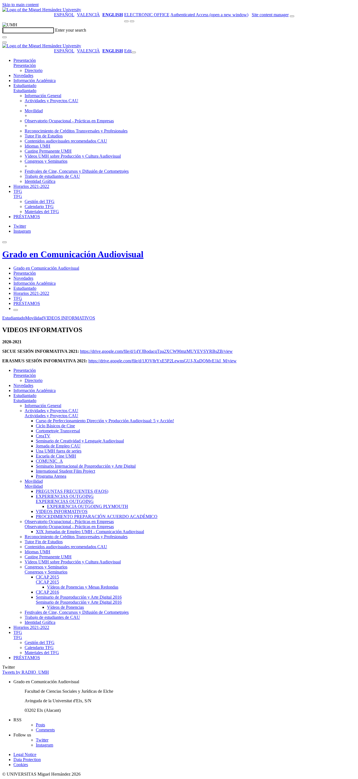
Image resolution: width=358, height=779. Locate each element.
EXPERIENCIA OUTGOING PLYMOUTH (87, 506)
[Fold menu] (133, 52)
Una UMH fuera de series (58, 451)
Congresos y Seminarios (46, 161)
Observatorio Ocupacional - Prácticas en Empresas (69, 120)
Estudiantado (24, 85)
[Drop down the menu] (132, 21)
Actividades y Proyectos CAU (51, 100)
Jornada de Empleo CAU (58, 446)
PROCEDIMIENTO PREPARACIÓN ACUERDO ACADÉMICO (96, 516)
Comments (45, 729)
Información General (43, 95)
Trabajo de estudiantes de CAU (52, 176)
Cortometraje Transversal (58, 430)
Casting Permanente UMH (48, 151)
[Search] (4, 37)
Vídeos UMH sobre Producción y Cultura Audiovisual (73, 156)
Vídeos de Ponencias (65, 607)
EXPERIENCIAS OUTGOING (65, 496)
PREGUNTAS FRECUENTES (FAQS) (72, 491)
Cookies (20, 764)
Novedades (23, 75)
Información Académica (34, 80)
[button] (24, 65)
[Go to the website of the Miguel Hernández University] (41, 9)
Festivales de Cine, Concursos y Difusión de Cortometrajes (77, 171)
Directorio (34, 70)
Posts (40, 724)
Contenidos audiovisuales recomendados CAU (66, 141)
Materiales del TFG (42, 211)
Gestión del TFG (40, 201)
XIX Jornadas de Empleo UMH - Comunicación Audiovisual (90, 531)
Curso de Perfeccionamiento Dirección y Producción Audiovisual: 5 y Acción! (105, 420)
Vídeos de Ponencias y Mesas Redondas (82, 587)
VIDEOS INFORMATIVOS (69, 318)
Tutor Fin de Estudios (44, 136)
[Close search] (4, 42)
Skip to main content (20, 4)
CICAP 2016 (47, 592)
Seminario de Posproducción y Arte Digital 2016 (79, 597)
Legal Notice (24, 754)
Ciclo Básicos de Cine (55, 425)
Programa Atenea (51, 476)
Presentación (24, 60)
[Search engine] (292, 16)
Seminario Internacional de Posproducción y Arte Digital (86, 466)
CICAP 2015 (47, 577)
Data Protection (27, 759)
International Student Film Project (65, 471)
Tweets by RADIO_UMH (25, 672)
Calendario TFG (39, 206)
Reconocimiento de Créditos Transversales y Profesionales (76, 131)
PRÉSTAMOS (26, 216)
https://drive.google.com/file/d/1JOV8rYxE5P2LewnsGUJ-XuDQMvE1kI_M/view (162, 360)
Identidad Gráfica (40, 181)
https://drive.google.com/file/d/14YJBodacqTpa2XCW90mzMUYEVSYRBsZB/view (156, 351)
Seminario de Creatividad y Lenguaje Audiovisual (80, 441)
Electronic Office (146, 14)
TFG (17, 191)
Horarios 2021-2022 (31, 186)
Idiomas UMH (37, 146)
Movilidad (34, 110)
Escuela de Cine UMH (56, 456)
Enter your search (70, 30)
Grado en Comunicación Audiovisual (72, 254)
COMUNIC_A (49, 461)
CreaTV (43, 435)
